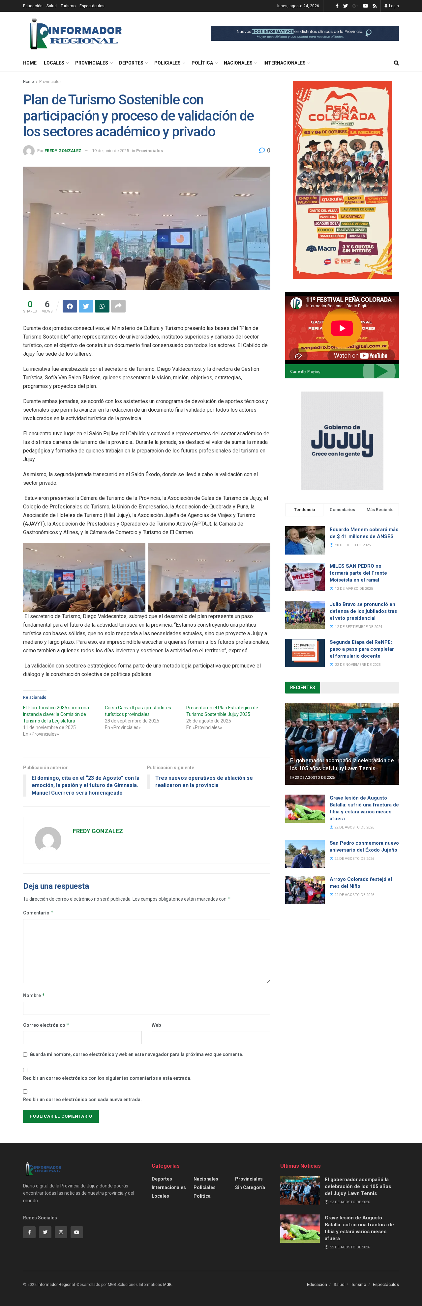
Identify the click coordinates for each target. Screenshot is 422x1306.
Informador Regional (56, 1284)
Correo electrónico (46, 1025)
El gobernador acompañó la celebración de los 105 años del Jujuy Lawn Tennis (358, 1186)
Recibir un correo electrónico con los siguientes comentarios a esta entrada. (107, 1078)
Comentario (38, 913)
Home (30, 63)
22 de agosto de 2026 (353, 827)
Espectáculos (92, 6)
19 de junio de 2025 (110, 150)
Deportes (131, 63)
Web (156, 1025)
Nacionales (238, 63)
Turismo (68, 6)
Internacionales (284, 63)
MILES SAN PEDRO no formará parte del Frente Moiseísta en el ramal (358, 573)
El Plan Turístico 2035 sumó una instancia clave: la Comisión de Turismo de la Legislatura (56, 714)
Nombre (34, 995)
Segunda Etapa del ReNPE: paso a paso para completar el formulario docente (362, 649)
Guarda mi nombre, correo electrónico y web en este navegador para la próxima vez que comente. (136, 1054)
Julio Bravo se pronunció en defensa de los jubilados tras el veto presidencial (363, 611)
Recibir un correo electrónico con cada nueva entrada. (82, 1099)
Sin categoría (250, 1187)
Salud (51, 6)
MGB (167, 1284)
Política (202, 63)
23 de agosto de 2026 (314, 777)
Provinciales (91, 63)
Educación (33, 6)
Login (393, 6)
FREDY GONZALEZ (63, 150)
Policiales (167, 63)
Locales (54, 63)
